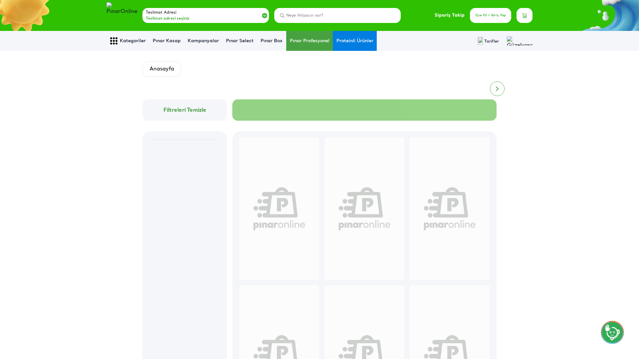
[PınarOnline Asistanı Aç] (612, 332)
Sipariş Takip (450, 15)
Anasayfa (161, 69)
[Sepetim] (524, 15)
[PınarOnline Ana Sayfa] (121, 15)
